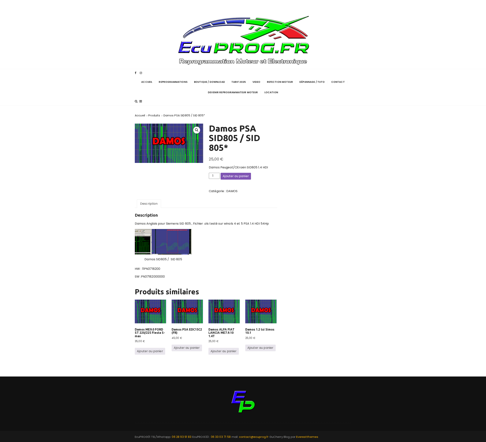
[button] (196, 130)
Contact (338, 82)
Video (256, 82)
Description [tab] (149, 203)
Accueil (146, 82)
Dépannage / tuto (312, 82)
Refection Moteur (280, 82)
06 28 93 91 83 (182, 437)
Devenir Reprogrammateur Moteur (233, 92)
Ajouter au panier (236, 176)
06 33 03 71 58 (221, 437)
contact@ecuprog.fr (254, 437)
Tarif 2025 (238, 82)
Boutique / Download (209, 82)
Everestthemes (307, 437)
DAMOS (232, 191)
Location (271, 92)
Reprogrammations (173, 82)
